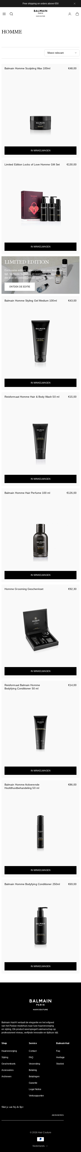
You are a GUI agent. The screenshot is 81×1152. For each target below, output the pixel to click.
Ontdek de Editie (19, 286)
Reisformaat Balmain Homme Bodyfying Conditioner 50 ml (22, 687)
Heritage (60, 1057)
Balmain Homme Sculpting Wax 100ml (27, 68)
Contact (32, 1051)
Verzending (34, 1063)
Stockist (60, 1063)
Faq (58, 1051)
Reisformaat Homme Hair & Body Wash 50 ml (32, 396)
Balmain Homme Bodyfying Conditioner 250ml (32, 884)
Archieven (6, 1076)
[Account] (69, 14)
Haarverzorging (9, 1051)
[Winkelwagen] (77, 14)
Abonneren (58, 1115)
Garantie (33, 1083)
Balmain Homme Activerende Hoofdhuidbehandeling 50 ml (22, 786)
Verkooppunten (36, 1095)
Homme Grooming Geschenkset (24, 588)
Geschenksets (8, 1063)
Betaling (33, 1070)
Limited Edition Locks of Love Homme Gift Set (32, 164)
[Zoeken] (11, 14)
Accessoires (7, 1070)
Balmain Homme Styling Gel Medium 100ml (31, 300)
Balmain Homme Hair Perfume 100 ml (27, 492)
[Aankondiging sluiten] (74, 3)
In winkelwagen (40, 150)
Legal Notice (35, 1089)
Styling (5, 1057)
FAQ (31, 1057)
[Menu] (4, 14)
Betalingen (34, 1076)
